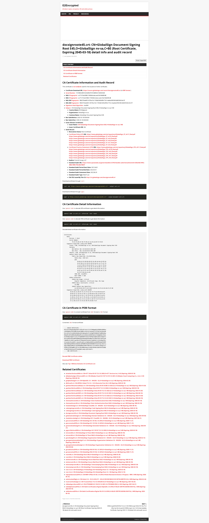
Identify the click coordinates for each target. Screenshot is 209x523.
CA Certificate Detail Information (74, 70)
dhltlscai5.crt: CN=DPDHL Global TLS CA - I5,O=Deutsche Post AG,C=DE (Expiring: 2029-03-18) (95, 383)
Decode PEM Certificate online (72, 356)
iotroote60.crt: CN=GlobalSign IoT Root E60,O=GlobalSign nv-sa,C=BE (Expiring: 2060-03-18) (95, 433)
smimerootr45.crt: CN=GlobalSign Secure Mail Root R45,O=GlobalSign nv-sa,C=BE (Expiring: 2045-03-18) (99, 462)
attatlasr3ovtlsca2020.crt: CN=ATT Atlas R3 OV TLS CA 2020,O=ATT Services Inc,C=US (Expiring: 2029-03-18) (100, 373)
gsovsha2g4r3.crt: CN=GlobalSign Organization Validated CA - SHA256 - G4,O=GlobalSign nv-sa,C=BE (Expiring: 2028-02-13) (105, 438)
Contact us (136, 519)
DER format (126, 90)
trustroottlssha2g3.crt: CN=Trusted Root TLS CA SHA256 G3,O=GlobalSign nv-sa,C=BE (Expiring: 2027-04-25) (101, 482)
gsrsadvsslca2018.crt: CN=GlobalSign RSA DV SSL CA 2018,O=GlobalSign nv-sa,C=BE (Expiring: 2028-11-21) (99, 449)
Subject (68, 108)
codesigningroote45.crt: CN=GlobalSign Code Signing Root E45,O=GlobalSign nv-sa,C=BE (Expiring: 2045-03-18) (101, 408)
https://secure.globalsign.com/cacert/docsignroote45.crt (102, 90)
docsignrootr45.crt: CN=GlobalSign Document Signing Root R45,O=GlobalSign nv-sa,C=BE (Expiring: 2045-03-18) (102, 413)
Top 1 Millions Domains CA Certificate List (81, 364)
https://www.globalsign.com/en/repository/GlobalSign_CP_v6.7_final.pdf (93, 143)
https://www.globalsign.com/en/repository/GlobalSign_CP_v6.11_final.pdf (111, 134)
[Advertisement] (104, 28)
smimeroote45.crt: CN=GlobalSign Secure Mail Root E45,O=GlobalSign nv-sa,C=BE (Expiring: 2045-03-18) (99, 459)
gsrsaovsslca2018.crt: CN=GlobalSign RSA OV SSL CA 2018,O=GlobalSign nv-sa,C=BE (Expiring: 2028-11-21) (100, 452)
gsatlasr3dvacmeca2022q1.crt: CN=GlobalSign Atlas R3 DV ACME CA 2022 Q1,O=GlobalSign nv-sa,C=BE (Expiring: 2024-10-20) (106, 385)
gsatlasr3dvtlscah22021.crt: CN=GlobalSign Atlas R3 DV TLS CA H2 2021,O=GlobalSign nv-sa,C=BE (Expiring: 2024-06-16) (104, 393)
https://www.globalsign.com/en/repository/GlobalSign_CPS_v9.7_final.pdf (93, 156)
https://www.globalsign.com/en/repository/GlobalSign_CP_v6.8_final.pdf (93, 140)
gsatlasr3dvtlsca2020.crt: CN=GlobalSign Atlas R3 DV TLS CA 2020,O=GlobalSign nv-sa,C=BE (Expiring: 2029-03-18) (102, 388)
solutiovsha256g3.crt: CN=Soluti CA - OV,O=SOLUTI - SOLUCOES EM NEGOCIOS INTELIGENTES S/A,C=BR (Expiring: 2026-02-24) (106, 479)
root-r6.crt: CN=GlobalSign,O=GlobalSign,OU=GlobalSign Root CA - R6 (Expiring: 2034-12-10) (95, 472)
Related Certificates (70, 76)
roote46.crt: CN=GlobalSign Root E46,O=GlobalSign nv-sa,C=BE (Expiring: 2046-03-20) (93, 454)
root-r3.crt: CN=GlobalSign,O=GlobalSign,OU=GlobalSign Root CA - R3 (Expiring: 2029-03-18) (95, 470)
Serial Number (70, 93)
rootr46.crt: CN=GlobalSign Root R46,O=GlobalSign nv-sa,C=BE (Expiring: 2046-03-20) (93, 457)
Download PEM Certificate (71, 360)
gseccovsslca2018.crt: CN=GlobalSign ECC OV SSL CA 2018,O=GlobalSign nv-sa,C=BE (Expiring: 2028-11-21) (100, 423)
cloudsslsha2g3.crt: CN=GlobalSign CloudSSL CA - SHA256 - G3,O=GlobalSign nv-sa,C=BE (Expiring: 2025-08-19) (101, 406)
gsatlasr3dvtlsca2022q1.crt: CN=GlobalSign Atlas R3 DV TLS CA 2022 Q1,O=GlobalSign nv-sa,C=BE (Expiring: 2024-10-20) (104, 391)
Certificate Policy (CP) (76, 134)
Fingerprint (73, 95)
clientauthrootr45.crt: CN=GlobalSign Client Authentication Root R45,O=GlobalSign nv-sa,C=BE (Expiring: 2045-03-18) (104, 403)
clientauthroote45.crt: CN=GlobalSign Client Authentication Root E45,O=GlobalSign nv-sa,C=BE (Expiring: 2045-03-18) (104, 401)
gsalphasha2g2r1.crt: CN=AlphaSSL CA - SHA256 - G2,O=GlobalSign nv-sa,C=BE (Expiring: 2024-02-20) (98, 381)
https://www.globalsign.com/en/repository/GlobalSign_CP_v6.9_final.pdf (93, 138)
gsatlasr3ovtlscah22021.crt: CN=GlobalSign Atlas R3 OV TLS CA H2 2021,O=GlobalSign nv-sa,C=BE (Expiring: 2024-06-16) (104, 398)
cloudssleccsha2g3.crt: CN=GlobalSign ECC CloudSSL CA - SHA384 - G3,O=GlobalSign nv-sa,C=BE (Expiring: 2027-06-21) (103, 418)
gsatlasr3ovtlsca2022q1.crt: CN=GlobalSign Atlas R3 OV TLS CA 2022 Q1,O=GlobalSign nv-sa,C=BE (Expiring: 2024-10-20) (104, 396)
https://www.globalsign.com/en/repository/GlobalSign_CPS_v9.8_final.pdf (93, 153)
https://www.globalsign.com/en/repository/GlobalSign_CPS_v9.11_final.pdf (121, 147)
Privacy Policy (143, 519)
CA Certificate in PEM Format (72, 73)
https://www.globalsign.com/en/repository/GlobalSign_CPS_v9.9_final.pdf (93, 151)
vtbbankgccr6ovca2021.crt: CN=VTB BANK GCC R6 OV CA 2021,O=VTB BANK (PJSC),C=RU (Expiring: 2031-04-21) (101, 484)
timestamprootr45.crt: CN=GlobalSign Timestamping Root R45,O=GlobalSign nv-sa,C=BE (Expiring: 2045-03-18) (102, 467)
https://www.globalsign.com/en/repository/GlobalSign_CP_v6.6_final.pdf (93, 145)
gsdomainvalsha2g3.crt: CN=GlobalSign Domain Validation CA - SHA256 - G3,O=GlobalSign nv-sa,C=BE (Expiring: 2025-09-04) (106, 416)
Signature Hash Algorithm (74, 105)
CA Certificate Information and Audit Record (78, 67)
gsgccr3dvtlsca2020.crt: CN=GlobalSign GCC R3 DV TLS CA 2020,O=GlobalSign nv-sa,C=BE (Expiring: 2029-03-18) (101, 430)
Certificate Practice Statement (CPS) (81, 147)
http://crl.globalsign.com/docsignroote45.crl (100, 177)
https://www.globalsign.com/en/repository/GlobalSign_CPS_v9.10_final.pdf (93, 149)
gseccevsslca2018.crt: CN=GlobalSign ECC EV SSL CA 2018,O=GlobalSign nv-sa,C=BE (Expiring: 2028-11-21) (99, 421)
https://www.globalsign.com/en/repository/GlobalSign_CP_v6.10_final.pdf (93, 136)
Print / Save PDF (141, 60)
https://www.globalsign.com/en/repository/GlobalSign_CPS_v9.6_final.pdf (93, 158)
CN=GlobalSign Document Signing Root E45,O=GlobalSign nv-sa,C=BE (100, 125)
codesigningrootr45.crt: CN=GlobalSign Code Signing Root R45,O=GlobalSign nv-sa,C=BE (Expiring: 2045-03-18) (101, 411)
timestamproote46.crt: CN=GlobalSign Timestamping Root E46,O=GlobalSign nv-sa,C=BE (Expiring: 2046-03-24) (102, 464)
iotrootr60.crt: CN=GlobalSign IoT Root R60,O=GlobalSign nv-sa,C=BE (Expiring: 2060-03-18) (95, 435)
